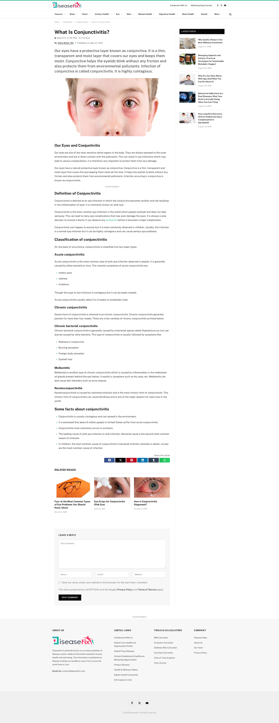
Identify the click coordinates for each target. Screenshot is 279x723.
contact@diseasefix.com (73, 671)
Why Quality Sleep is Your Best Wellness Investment (210, 41)
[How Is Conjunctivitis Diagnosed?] (152, 487)
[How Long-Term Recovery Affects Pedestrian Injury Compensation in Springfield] (187, 117)
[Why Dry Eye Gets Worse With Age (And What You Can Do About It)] (187, 79)
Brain (72, 14)
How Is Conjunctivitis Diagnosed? (145, 503)
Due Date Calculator (163, 653)
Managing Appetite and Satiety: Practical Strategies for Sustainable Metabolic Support (211, 59)
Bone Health (188, 14)
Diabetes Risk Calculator (165, 647)
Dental (204, 14)
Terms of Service (147, 589)
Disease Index (200, 637)
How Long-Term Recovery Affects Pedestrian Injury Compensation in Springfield (210, 118)
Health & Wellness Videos (126, 670)
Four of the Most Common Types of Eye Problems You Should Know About (72, 504)
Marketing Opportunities (201, 5)
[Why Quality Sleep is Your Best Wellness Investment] (187, 43)
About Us (198, 643)
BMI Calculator (161, 637)
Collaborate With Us (178, 5)
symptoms (111, 220)
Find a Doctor (160, 663)
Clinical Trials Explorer (164, 658)
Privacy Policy (125, 589)
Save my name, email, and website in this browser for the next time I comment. (105, 582)
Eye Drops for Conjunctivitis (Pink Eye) (109, 503)
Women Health (145, 14)
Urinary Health (102, 14)
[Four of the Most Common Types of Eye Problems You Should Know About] (72, 487)
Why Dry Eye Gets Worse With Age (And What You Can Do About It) (210, 79)
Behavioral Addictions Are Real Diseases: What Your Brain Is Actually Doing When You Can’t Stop (210, 97)
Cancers (59, 14)
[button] (109, 460)
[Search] (230, 14)
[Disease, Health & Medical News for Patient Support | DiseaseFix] (66, 5)
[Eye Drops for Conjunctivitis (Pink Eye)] (112, 487)
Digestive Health (167, 14)
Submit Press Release (124, 651)
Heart (85, 14)
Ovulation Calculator (163, 643)
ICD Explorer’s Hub (123, 680)
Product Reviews (122, 665)
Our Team (198, 647)
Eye (118, 14)
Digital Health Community (126, 675)
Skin (129, 14)
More (217, 14)
